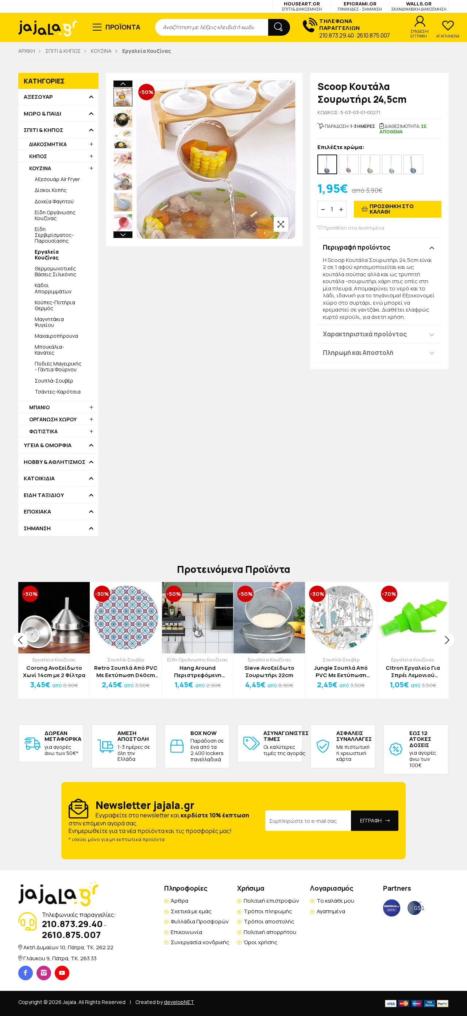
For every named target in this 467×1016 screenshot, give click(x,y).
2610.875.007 (373, 35)
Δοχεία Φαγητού (54, 201)
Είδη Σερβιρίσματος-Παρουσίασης (54, 235)
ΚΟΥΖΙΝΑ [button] (40, 168)
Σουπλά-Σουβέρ (54, 380)
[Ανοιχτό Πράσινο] (392, 164)
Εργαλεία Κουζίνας (54, 659)
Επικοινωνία (186, 932)
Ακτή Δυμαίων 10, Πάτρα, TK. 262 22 (68, 947)
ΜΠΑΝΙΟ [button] (39, 407)
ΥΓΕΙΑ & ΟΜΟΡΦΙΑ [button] (48, 445)
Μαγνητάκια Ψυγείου (49, 322)
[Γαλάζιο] (413, 164)
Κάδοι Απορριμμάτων (53, 288)
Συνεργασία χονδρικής (200, 942)
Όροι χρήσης (261, 942)
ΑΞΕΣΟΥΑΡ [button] (38, 97)
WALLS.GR (419, 6)
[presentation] (20, 640)
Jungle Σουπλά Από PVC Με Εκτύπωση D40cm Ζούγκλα (341, 671)
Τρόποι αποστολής (269, 921)
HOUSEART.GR (302, 6)
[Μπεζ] (370, 164)
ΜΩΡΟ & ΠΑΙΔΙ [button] (42, 113)
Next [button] (123, 234)
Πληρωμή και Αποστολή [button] (358, 352)
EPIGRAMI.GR (360, 6)
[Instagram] (43, 973)
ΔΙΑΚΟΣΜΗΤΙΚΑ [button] (48, 144)
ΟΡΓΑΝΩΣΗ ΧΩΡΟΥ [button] (53, 419)
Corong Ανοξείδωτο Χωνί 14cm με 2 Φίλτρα (54, 671)
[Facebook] (25, 973)
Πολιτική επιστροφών (271, 900)
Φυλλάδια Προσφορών (200, 921)
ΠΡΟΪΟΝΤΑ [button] (123, 27)
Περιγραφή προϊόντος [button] (356, 247)
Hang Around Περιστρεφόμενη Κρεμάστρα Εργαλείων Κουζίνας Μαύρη (197, 671)
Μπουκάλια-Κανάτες (49, 349)
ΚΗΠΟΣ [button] (38, 156)
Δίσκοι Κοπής (51, 190)
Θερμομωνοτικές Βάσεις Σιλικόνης (55, 271)
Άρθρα (179, 900)
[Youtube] (62, 973)
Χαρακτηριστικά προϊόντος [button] (365, 334)
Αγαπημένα (331, 911)
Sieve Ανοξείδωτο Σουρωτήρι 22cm (269, 671)
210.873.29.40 (336, 35)
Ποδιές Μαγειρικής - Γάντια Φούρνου (58, 366)
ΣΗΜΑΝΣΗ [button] (37, 528)
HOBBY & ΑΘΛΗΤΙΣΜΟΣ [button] (54, 462)
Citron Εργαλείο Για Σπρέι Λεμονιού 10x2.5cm (413, 671)
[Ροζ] (349, 164)
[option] (123, 97)
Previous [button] (123, 83)
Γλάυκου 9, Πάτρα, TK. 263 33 (60, 958)
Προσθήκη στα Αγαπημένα (353, 228)
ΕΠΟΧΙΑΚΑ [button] (37, 511)
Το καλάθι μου (335, 900)
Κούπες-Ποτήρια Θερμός (55, 305)
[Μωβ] (327, 164)
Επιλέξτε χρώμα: (340, 147)
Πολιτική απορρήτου (270, 932)
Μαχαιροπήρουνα (56, 335)
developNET (179, 1002)
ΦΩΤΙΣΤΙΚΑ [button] (43, 431)
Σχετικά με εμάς (191, 911)
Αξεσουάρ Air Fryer (57, 179)
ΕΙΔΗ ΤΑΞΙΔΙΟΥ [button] (44, 495)
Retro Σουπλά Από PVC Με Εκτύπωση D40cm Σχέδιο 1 (126, 671)
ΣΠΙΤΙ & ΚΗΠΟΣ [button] (43, 130)
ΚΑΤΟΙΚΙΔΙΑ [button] (39, 478)
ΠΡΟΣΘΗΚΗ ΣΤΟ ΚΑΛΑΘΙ (392, 208)
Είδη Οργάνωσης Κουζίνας (55, 215)
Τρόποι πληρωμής (268, 911)
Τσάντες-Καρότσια (58, 391)
